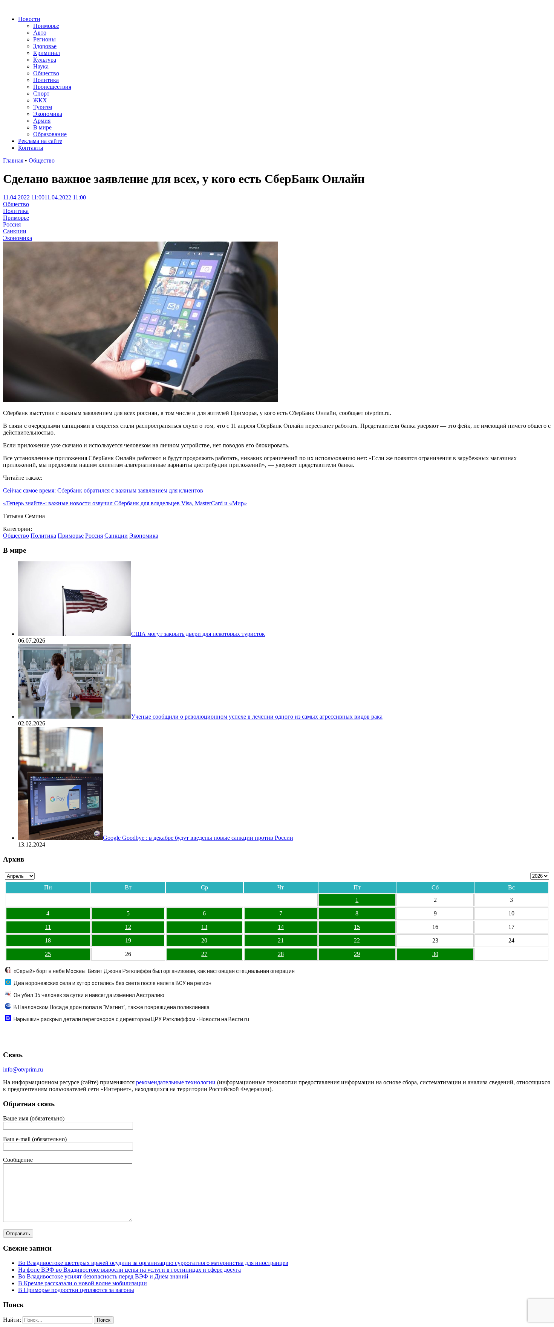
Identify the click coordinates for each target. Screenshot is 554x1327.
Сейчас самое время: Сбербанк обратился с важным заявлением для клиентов (104, 490)
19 (128, 940)
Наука (41, 66)
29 (357, 954)
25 (48, 954)
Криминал (46, 53)
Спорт (41, 93)
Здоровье (45, 46)
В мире (42, 127)
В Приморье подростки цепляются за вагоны (76, 1290)
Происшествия (52, 87)
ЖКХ (40, 100)
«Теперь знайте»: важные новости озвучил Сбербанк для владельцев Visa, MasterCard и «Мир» (125, 503)
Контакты (30, 147)
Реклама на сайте (40, 141)
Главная (13, 160)
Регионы (44, 39)
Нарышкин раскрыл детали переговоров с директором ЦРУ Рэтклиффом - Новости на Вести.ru (131, 1019)
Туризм (42, 107)
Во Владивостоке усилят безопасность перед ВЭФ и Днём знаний (103, 1276)
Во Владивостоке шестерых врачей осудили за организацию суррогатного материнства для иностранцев (153, 1263)
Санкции (14, 231)
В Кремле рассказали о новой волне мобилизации (82, 1283)
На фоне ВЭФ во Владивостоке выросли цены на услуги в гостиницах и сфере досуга (129, 1269)
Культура (44, 59)
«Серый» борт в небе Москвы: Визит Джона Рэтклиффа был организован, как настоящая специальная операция (154, 971)
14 (281, 927)
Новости (29, 19)
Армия (42, 120)
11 (48, 927)
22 (357, 940)
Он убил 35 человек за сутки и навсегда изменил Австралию (89, 995)
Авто (39, 32)
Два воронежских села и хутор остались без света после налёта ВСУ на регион (112, 983)
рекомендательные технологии (176, 1082)
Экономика (47, 114)
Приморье (46, 26)
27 (204, 954)
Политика (46, 80)
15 (357, 927)
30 (435, 954)
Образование (50, 134)
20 (204, 940)
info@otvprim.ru (23, 1069)
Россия (12, 224)
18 (48, 940)
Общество (46, 73)
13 (204, 927)
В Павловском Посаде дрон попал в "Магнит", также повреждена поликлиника (112, 1007)
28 (281, 954)
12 (128, 927)
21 (281, 940)
